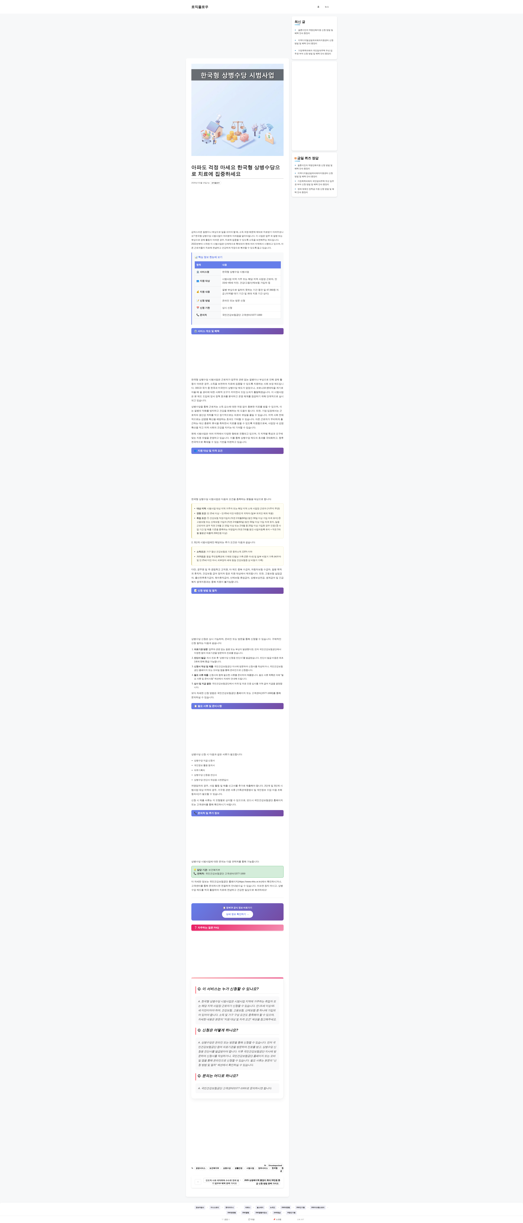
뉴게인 (272, 1207)
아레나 (247, 1207)
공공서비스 (200, 1168)
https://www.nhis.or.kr (250, 881)
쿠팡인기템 (291, 1212)
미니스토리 (215, 1207)
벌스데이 (260, 1207)
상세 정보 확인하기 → (237, 914)
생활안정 (238, 1168)
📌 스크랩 (277, 1219)
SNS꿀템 (245, 1212)
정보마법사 (200, 1207)
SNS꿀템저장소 (261, 1212)
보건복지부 (214, 1168)
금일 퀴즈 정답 (308, 158)
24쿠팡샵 (277, 1212)
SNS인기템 (301, 1207)
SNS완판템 (232, 1212)
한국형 (275, 1168)
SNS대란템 (286, 1207)
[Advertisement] (237, 35)
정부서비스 (263, 1168)
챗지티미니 (230, 1207)
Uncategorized (275, 1165)
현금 (282, 1169)
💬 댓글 (251, 1219)
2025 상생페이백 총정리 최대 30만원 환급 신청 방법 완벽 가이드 (262, 1182)
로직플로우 (199, 7)
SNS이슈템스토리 (317, 1207)
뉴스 (327, 6)
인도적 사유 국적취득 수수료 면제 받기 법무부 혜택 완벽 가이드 (222, 1182)
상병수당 (227, 1168)
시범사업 (250, 1168)
